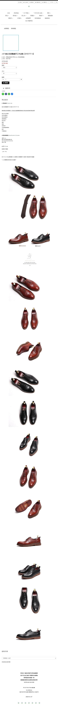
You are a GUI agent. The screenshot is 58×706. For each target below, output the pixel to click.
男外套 (15, 15)
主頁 (8, 13)
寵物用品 (47, 18)
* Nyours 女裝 (38, 13)
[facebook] (6, 94)
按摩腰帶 (28, 18)
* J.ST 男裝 (26, 13)
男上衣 (24, 15)
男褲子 (41, 15)
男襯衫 (32, 15)
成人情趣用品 (29, 20)
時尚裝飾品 (38, 18)
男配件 (10, 18)
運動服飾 (50, 15)
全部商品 (6, 28)
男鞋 (48, 13)
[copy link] (12, 94)
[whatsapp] (9, 94)
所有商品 (16, 13)
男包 (6, 15)
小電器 (19, 18)
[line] (3, 94)
